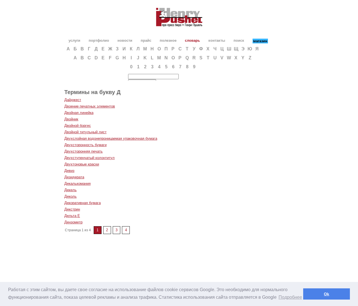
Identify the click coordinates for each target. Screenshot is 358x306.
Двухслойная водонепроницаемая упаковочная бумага (110, 138)
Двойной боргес (77, 125)
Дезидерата (74, 177)
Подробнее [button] (290, 297)
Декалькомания (77, 183)
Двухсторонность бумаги (85, 145)
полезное (168, 40)
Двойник (71, 119)
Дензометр (73, 222)
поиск (239, 40)
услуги (74, 40)
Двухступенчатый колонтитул (89, 158)
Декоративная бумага (82, 203)
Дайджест (72, 100)
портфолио (99, 40)
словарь (192, 40)
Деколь (70, 196)
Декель (70, 190)
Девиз (69, 171)
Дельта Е (72, 216)
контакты (216, 40)
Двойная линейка (78, 113)
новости (124, 40)
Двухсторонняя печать (83, 151)
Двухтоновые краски (81, 164)
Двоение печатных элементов (89, 106)
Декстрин (72, 209)
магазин (260, 41)
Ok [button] (326, 294)
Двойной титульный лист (85, 132)
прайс (146, 40)
